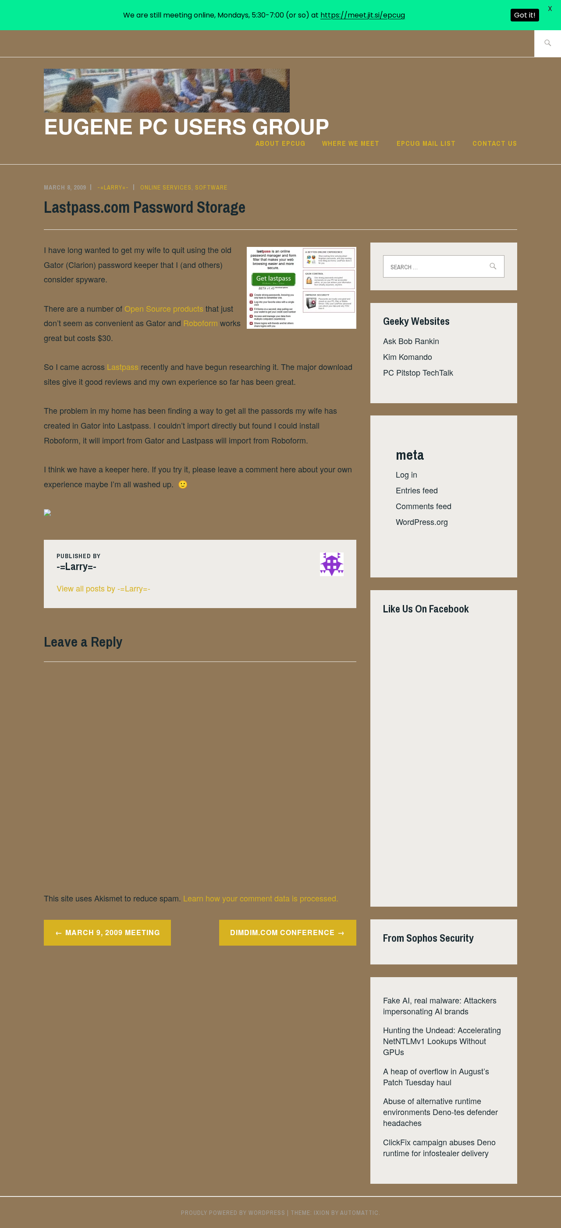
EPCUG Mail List (426, 143)
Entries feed (417, 490)
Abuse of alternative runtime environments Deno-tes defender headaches (440, 1111)
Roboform (200, 322)
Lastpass (122, 366)
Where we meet (351, 143)
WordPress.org (422, 521)
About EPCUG (280, 143)
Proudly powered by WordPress (233, 1213)
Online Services (166, 187)
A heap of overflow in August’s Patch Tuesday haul (436, 1076)
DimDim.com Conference (282, 932)
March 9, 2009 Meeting (112, 932)
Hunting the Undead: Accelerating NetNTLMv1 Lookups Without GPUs (442, 1040)
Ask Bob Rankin (411, 340)
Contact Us (494, 143)
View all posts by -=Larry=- (103, 588)
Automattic (359, 1213)
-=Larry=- (113, 187)
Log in (406, 474)
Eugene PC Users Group (186, 126)
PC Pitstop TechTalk (418, 372)
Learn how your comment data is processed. (260, 898)
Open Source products (163, 308)
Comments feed (423, 505)
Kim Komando (407, 356)
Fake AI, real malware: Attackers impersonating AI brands (440, 1005)
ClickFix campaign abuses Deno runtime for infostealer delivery (439, 1147)
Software (211, 187)
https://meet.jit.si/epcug (362, 15)
